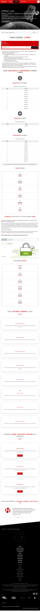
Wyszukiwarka (6, 21)
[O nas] (33, 2)
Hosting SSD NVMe (20, 548)
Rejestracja (20, 560)
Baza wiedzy (20, 571)
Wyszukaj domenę (34, 47)
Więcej (20, 455)
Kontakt (20, 564)
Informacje (20, 176)
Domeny (20, 553)
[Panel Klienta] (38, 2)
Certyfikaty (20, 557)
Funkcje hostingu (20, 575)
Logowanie (20, 562)
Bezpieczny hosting (20, 573)
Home (20, 546)
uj (3, 2)
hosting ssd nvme (16, 66)
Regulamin (20, 568)
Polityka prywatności (20, 569)
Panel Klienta (20, 558)
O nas (20, 566)
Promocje (20, 580)
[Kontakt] (36, 2)
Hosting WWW (20, 551)
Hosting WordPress (20, 550)
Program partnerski (20, 576)
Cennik (20, 578)
